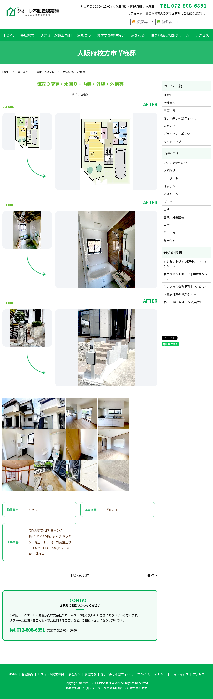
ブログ (168, 202)
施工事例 (23, 71)
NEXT (150, 575)
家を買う (84, 35)
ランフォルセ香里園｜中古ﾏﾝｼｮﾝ (185, 286)
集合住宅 (169, 241)
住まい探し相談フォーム (170, 35)
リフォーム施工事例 (56, 35)
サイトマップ (172, 141)
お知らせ (169, 170)
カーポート (171, 178)
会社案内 (27, 35)
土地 (167, 209)
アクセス (202, 35)
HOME (9, 35)
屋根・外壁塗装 (45, 71)
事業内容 (169, 110)
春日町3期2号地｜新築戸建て (183, 302)
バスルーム (171, 194)
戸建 (167, 225)
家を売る (138, 35)
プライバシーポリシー (178, 134)
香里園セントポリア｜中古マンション (185, 276)
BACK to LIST (80, 575)
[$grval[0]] (27, 131)
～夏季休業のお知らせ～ (180, 294)
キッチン (169, 186)
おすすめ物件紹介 (111, 35)
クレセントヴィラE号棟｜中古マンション (185, 263)
